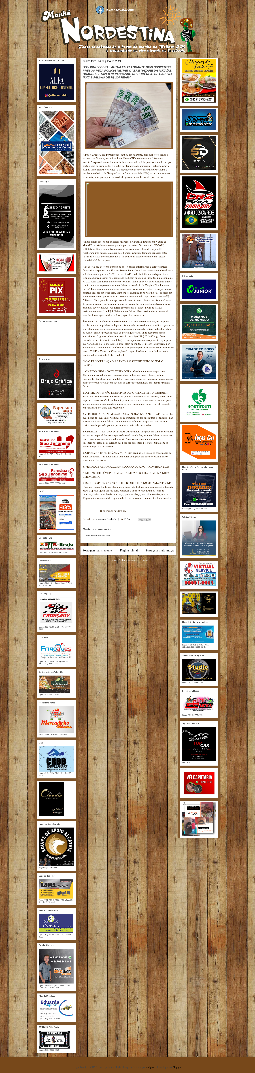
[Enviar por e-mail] (139, 519)
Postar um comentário (98, 535)
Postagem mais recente (97, 550)
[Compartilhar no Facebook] (147, 519)
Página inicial (129, 550)
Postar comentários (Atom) (133, 560)
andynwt (150, 1067)
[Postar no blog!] (142, 519)
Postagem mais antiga (160, 550)
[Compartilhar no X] (144, 519)
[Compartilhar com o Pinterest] (149, 519)
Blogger (176, 1067)
